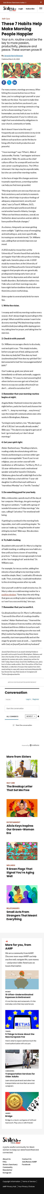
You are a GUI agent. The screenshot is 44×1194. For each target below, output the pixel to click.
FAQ (4, 1162)
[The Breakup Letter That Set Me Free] (22, 769)
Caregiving (9, 1071)
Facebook (4, 82)
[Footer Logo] (22, 1140)
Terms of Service (29, 1181)
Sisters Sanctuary (10, 1164)
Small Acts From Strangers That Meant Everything (22, 915)
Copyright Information (11, 1181)
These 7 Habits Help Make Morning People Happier (22, 28)
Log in (28, 699)
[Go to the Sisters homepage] (5, 8)
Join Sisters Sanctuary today (14, 2)
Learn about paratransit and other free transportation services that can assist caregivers (20, 1083)
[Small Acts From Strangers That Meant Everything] (22, 894)
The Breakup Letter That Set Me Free (19, 788)
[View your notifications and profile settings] (38, 716)
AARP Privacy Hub (9, 1186)
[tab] (12, 716)
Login (20, 9)
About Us (7, 1159)
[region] (22, 721)
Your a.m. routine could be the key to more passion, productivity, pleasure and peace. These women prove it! (22, 45)
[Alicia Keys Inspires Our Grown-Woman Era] (22, 808)
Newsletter (7, 1170)
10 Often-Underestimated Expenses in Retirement (19, 996)
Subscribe (30, 9)
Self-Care (6, 19)
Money (8, 992)
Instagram (7, 1172)
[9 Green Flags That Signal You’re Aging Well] (22, 851)
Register (35, 699)
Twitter (9, 82)
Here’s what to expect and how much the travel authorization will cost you (20, 1042)
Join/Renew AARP (29, 1162)
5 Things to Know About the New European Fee (19, 1035)
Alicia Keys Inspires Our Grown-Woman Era (20, 829)
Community (8, 1167)
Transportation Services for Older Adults (20, 1075)
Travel (8, 1031)
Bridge (8, 1116)
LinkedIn (14, 82)
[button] (40, 8)
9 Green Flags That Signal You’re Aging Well (20, 872)
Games (7, 1113)
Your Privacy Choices (26, 1186)
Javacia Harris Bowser (13, 55)
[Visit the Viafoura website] (34, 745)
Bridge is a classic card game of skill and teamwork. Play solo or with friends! (20, 1121)
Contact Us (26, 1159)
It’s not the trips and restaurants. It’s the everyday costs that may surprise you (20, 1002)
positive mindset (9, 594)
